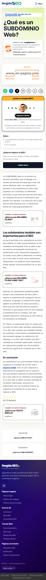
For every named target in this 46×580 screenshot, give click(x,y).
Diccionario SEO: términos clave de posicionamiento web (18, 14)
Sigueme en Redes (23, 115)
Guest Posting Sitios (11, 555)
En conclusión (11, 145)
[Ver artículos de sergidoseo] (8, 48)
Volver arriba (8, 568)
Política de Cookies (11, 499)
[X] (8, 108)
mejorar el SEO (9, 368)
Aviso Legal (8, 496)
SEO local (7, 532)
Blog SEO (7, 515)
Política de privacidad (12, 503)
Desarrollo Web (9, 535)
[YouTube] (30, 108)
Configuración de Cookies (22, 578)
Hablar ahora (23, 165)
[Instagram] (12, 108)
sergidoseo (30, 42)
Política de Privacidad (19, 575)
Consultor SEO (9, 548)
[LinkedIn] (16, 108)
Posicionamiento (10, 528)
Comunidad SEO (10, 519)
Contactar (7, 512)
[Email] (4, 486)
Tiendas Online (9, 539)
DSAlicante (7, 551)
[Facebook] (33, 108)
